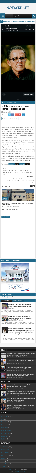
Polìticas (4, 436)
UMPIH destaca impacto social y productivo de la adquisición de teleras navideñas (17, 204)
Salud (3, 461)
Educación (4, 427)
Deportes (4, 422)
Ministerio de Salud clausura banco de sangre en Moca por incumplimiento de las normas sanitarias (21, 354)
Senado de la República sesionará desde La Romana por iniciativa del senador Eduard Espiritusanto (20, 375)
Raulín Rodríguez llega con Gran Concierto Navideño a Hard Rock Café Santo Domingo (21, 406)
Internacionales (6, 430)
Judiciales (4, 447)
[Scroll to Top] (33, 470)
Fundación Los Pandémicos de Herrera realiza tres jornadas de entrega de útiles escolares (19, 385)
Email (5, 119)
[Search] (34, 16)
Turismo (3, 467)
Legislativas (5, 449)
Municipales (5, 433)
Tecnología (4, 464)
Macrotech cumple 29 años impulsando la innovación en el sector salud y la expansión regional (21, 399)
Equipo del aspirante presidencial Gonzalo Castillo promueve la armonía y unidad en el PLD (19, 368)
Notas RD (11, 469)
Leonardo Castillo (20, 471)
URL (16, 119)
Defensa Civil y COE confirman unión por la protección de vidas (20, 361)
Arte (2, 419)
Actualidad (11, 164)
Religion (3, 439)
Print (11, 119)
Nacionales (22, 164)
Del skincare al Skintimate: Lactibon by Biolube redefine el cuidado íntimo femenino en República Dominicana (20, 306)
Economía (4, 425)
